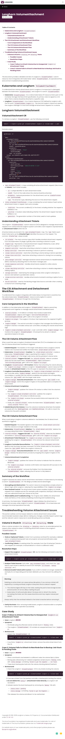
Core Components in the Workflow (19, 43)
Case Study (11, 62)
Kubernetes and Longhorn (20, 31)
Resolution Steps (16, 59)
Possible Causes (16, 57)
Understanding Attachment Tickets (20, 38)
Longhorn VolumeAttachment (16, 33)
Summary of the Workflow (16, 50)
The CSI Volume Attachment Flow (19, 45)
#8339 (18, 620)
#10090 (18, 653)
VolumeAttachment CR (15, 36)
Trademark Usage (42, 723)
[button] (63, 2)
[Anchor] (58, 86)
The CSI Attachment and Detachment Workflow (22, 40)
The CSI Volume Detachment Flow (19, 47)
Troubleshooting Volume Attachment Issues (21, 52)
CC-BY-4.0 (9, 717)
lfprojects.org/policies (9, 729)
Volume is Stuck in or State (24, 55)
